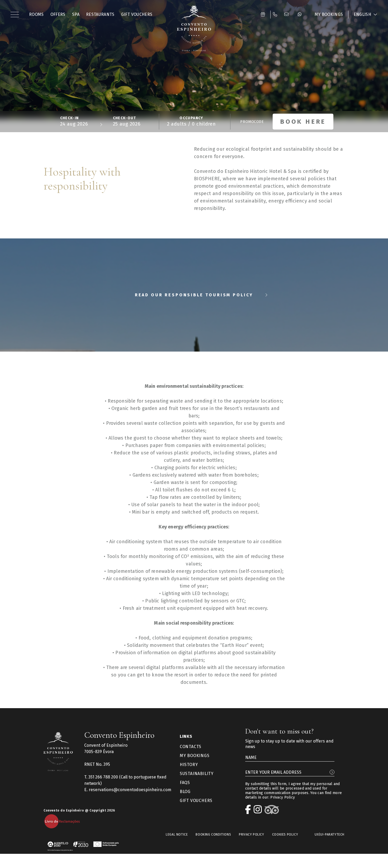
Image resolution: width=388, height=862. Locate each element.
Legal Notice (177, 834)
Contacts (190, 746)
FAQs (185, 782)
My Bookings (329, 14)
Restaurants (100, 14)
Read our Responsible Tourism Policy (194, 294)
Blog (185, 791)
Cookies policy (285, 834)
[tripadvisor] (273, 809)
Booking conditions (213, 834)
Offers (57, 14)
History (189, 764)
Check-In (69, 118)
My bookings (195, 755)
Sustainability (197, 773)
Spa (75, 14)
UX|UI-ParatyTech (329, 834)
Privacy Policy (282, 797)
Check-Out (124, 118)
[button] (16, 14)
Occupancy (191, 118)
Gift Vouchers (137, 14)
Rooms (36, 14)
